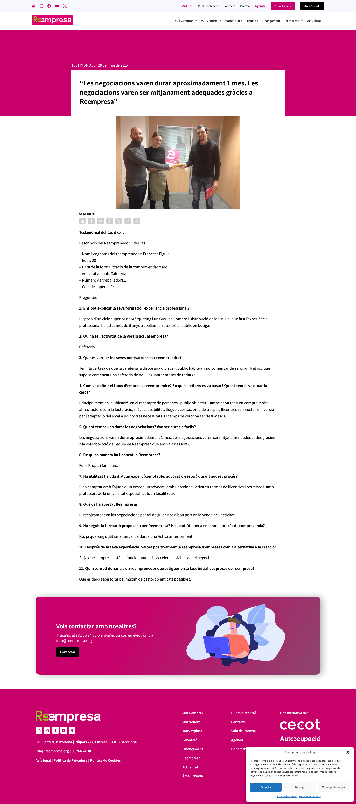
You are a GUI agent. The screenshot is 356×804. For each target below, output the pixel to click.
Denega (300, 787)
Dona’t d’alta (241, 749)
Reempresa (191, 758)
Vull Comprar (192, 713)
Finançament (192, 749)
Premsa (245, 6)
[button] (348, 752)
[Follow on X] (72, 730)
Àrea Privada (192, 776)
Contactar (67, 652)
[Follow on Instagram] (47, 730)
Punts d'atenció (208, 6)
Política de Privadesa (310, 796)
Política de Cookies (287, 796)
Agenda (260, 6)
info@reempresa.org (74, 640)
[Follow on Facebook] (55, 730)
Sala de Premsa (243, 730)
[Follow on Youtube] (63, 730)
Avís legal (43, 760)
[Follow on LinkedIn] (39, 730)
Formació (189, 739)
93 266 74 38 (81, 751)
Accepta (266, 787)
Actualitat (190, 767)
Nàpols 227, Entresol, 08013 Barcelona (106, 742)
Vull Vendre (191, 722)
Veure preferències (333, 787)
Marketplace (192, 730)
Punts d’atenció (243, 713)
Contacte (229, 6)
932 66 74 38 (86, 635)
